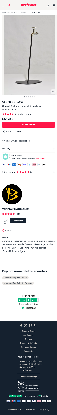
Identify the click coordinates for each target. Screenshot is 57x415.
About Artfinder (28, 331)
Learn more (40, 158)
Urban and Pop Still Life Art (15, 278)
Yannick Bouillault (8, 12)
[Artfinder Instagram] (30, 325)
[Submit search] (8, 5)
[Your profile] (48, 5)
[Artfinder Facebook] (21, 325)
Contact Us (28, 351)
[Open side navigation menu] (3, 5)
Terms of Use (30, 410)
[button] (53, 91)
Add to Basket (28, 125)
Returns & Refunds (28, 343)
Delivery (28, 339)
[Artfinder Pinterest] (35, 325)
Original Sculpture (11, 106)
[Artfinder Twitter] (25, 325)
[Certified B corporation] (28, 386)
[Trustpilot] (28, 395)
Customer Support (29, 347)
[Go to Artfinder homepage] (28, 5)
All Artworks (22, 12)
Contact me (18, 220)
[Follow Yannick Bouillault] (5, 221)
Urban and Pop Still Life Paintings (18, 283)
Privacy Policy (44, 410)
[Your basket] (53, 5)
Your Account (28, 335)
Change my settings (28, 376)
